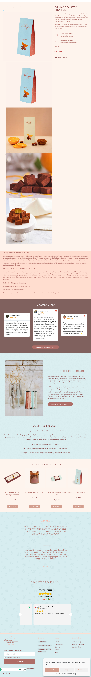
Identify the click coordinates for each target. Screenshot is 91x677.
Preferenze (81, 670)
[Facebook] (7, 673)
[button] (3, 11)
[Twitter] (4, 673)
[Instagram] (10, 673)
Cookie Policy (61, 674)
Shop (8, 7)
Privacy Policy (71, 674)
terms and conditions (15, 657)
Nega (66, 670)
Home (4, 7)
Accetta (52, 670)
